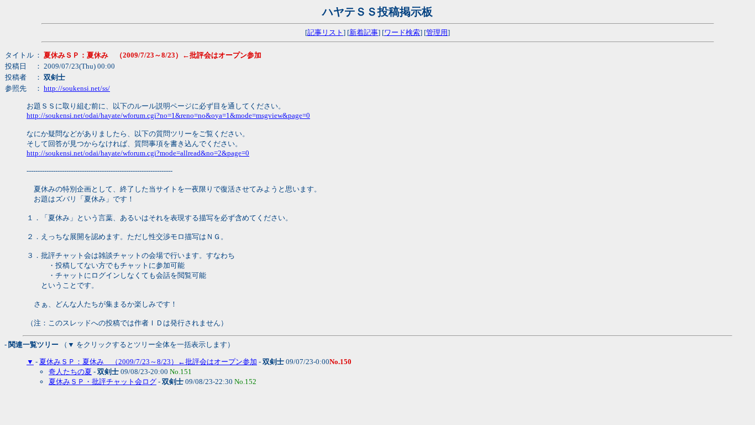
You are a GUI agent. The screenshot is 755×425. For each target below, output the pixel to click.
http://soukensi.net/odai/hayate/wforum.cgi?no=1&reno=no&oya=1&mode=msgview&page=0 (168, 115)
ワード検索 (402, 32)
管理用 (437, 32)
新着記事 (363, 32)
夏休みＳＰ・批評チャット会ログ (102, 381)
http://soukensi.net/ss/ (77, 88)
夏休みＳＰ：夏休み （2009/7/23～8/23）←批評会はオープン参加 (148, 361)
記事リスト (325, 32)
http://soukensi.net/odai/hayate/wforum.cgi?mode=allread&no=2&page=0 (138, 153)
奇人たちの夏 (70, 371)
